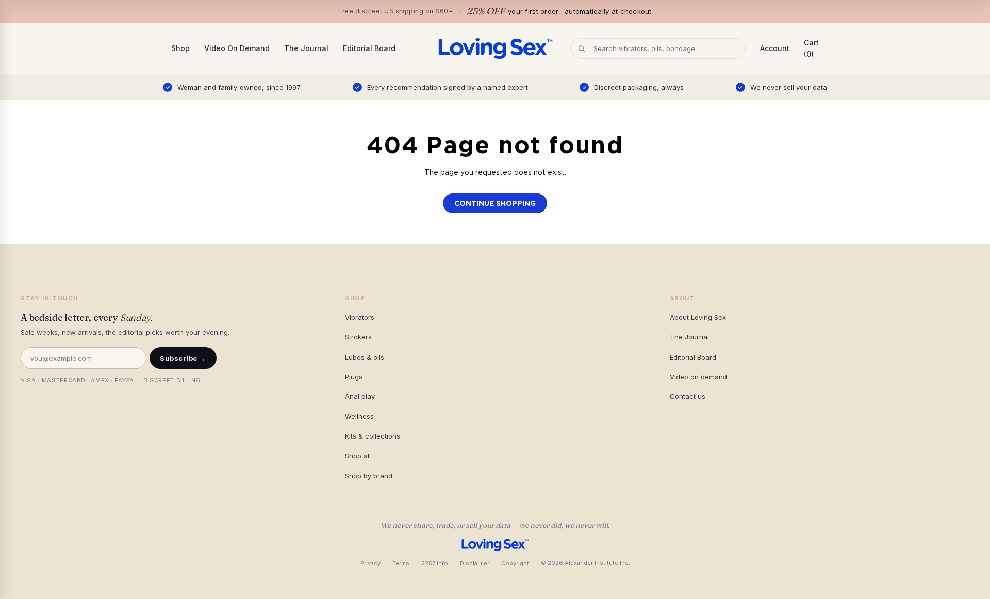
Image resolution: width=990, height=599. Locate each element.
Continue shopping (495, 203)
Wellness (359, 416)
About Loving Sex (698, 317)
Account (774, 48)
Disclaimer (474, 563)
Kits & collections (372, 436)
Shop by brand (368, 476)
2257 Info (434, 563)
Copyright (515, 563)
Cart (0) (811, 48)
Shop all (358, 455)
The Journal (306, 48)
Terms (400, 563)
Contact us (687, 396)
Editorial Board (369, 48)
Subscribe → (183, 358)
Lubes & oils (364, 357)
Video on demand (698, 377)
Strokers (358, 337)
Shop (180, 48)
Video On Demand (237, 48)
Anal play (360, 396)
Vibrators (359, 317)
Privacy (370, 563)
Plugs (353, 377)
